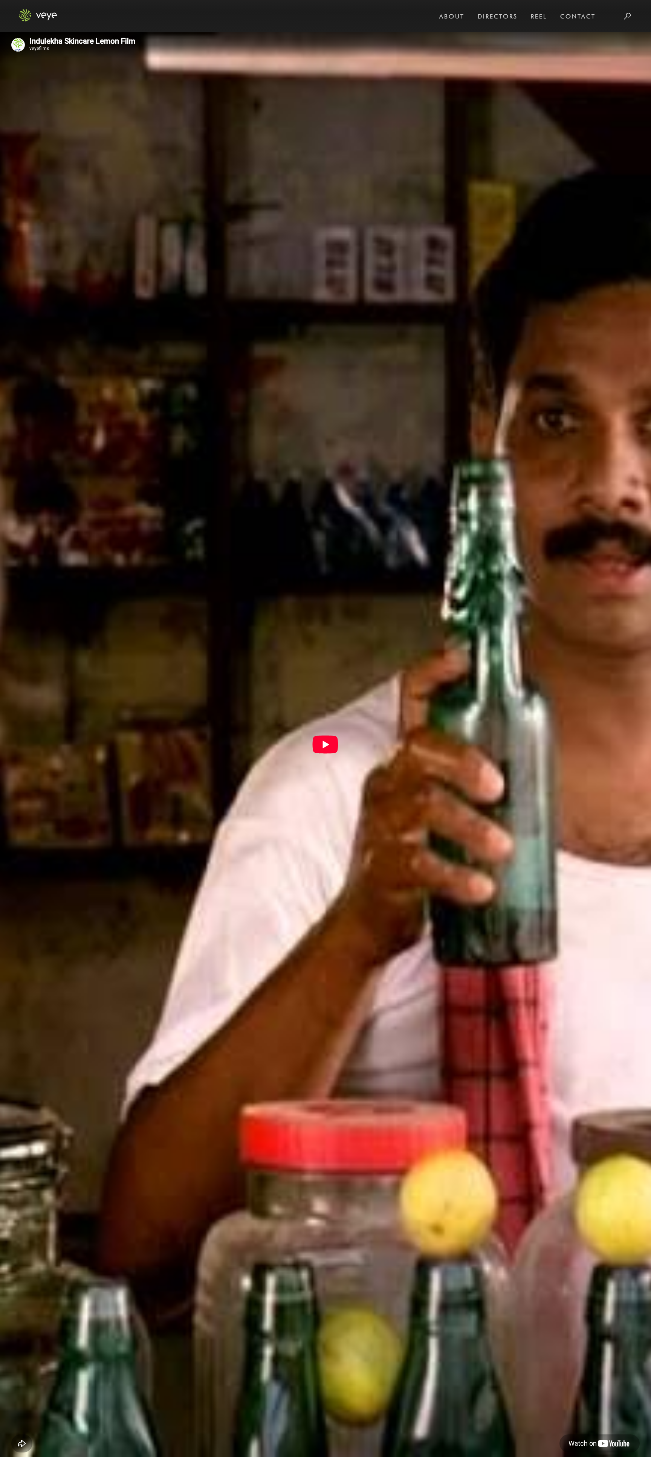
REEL (539, 16)
